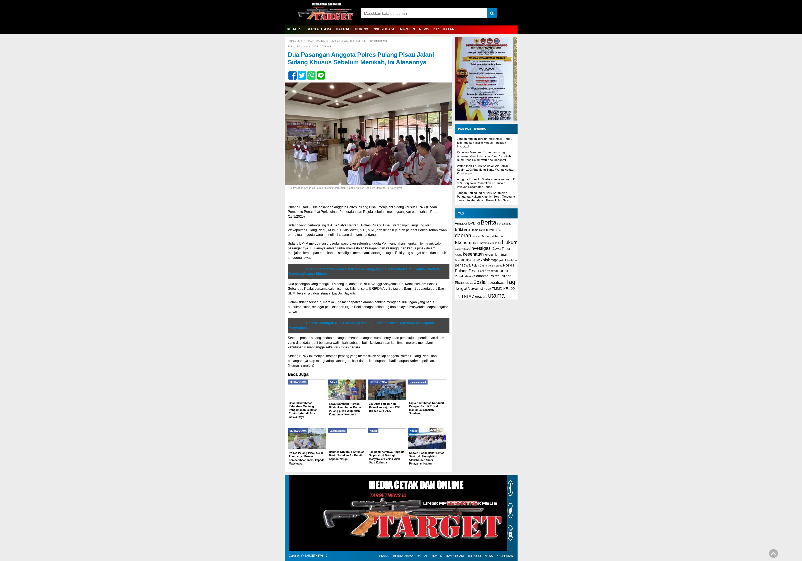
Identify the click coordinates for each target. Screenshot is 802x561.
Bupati (482, 230)
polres (499, 265)
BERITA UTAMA (319, 29)
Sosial (480, 282)
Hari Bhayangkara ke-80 (487, 243)
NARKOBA (463, 260)
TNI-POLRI (406, 29)
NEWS (424, 29)
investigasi (481, 248)
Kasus (458, 254)
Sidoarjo (468, 283)
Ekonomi (463, 242)
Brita (459, 229)
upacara (481, 296)
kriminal (501, 254)
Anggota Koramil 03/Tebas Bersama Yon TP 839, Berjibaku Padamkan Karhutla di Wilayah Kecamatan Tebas (486, 183)
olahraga (491, 260)
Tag (352, 40)
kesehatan (473, 254)
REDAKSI (294, 29)
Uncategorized (378, 40)
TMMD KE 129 (503, 289)
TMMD (487, 289)
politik (491, 265)
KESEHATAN (443, 29)
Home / (292, 40)
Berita (488, 222)
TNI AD (467, 296)
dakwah (476, 236)
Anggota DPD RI (467, 223)
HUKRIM (361, 29)
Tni (458, 296)
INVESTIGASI (383, 29)
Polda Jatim (479, 265)
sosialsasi (496, 282)
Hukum (510, 242)
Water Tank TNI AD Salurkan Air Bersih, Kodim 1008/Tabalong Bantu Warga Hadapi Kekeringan (485, 169)
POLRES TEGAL (489, 271)
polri (504, 270)
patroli (502, 260)
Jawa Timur (501, 249)
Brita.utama (471, 229)
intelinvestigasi (462, 249)
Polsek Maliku (464, 276)
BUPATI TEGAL (494, 230)
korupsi (489, 254)
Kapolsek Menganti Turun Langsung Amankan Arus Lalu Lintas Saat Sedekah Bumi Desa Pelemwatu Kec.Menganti (484, 156)
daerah (463, 235)
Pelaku (512, 260)
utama (496, 295)
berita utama (504, 223)
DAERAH (343, 29)
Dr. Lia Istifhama (492, 236)
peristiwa (463, 265)
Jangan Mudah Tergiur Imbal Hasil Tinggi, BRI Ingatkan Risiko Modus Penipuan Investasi (484, 142)
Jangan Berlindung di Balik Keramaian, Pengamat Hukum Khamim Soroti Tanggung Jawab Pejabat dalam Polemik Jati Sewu (486, 196)
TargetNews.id (469, 288)
